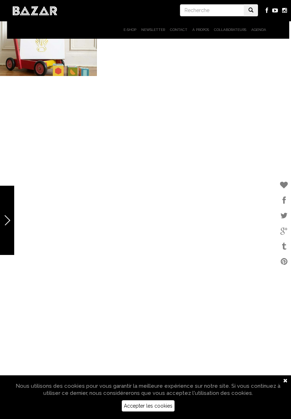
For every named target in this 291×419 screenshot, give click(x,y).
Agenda (258, 30)
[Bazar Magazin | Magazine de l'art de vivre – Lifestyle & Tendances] (35, 10)
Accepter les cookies (148, 406)
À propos (200, 30)
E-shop (129, 30)
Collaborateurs (230, 30)
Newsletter (153, 30)
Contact (178, 30)
